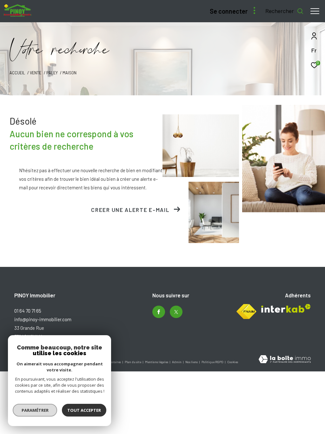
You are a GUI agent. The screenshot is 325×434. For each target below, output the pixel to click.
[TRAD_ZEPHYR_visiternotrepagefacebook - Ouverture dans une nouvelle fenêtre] (158, 312)
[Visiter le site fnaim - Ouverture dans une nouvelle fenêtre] (246, 311)
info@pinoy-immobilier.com (42, 319)
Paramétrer (35, 410)
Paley (52, 73)
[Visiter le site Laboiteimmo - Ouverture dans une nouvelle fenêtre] (285, 359)
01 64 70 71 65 (27, 311)
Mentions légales (157, 362)
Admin (177, 362)
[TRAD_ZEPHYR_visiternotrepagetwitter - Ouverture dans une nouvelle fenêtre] (176, 312)
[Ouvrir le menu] (315, 11)
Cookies (232, 362)
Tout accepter (84, 410)
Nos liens (191, 362)
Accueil (17, 73)
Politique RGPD (212, 362)
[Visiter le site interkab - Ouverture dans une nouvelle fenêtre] (286, 308)
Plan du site (133, 362)
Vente (35, 73)
